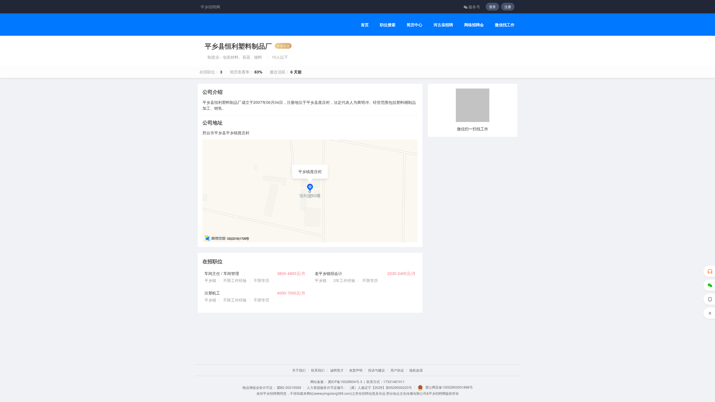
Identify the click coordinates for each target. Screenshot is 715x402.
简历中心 (414, 24)
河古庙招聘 (443, 24)
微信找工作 (504, 24)
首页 (365, 24)
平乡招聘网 (210, 6)
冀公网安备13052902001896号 (449, 387)
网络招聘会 (474, 24)
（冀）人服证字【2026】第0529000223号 (380, 387)
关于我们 (299, 370)
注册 (507, 6)
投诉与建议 (376, 370)
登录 (492, 6)
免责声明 (356, 370)
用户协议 (397, 370)
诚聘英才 (337, 370)
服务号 (474, 6)
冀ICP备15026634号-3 (345, 381)
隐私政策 (416, 370)
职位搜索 (387, 24)
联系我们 (318, 370)
